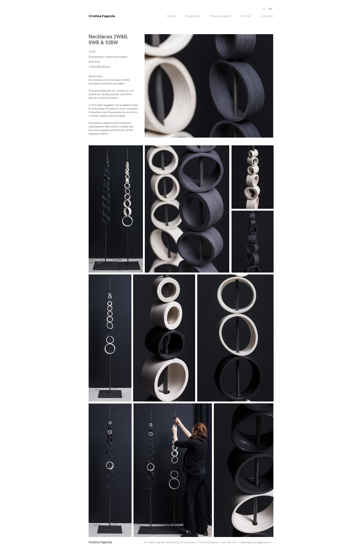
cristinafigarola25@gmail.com (255, 542)
